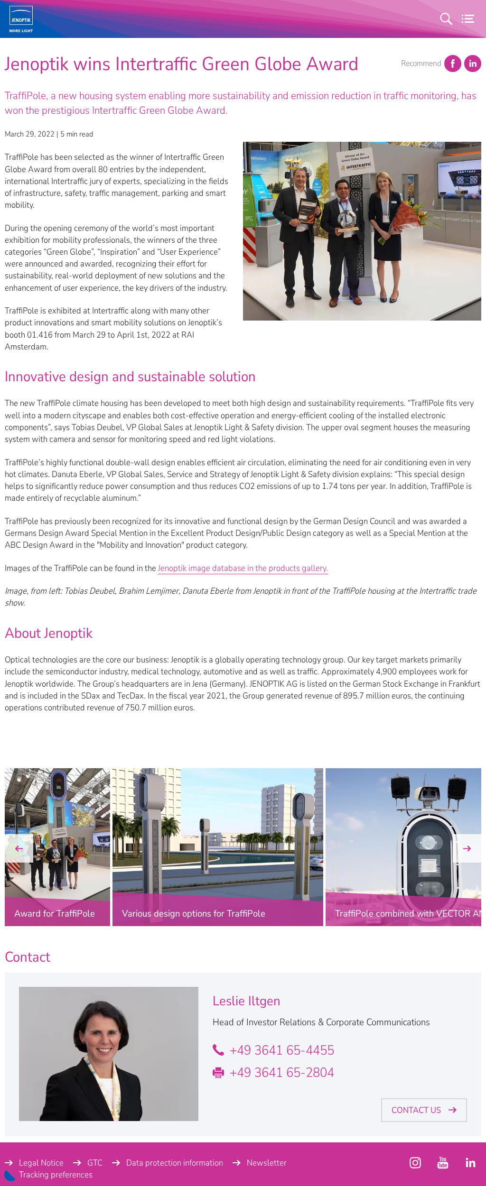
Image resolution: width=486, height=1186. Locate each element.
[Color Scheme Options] (11, 1174)
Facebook (452, 63)
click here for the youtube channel (415, 1163)
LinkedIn (472, 63)
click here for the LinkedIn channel (470, 1163)
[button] (19, 848)
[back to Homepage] (21, 19)
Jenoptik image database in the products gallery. (243, 568)
